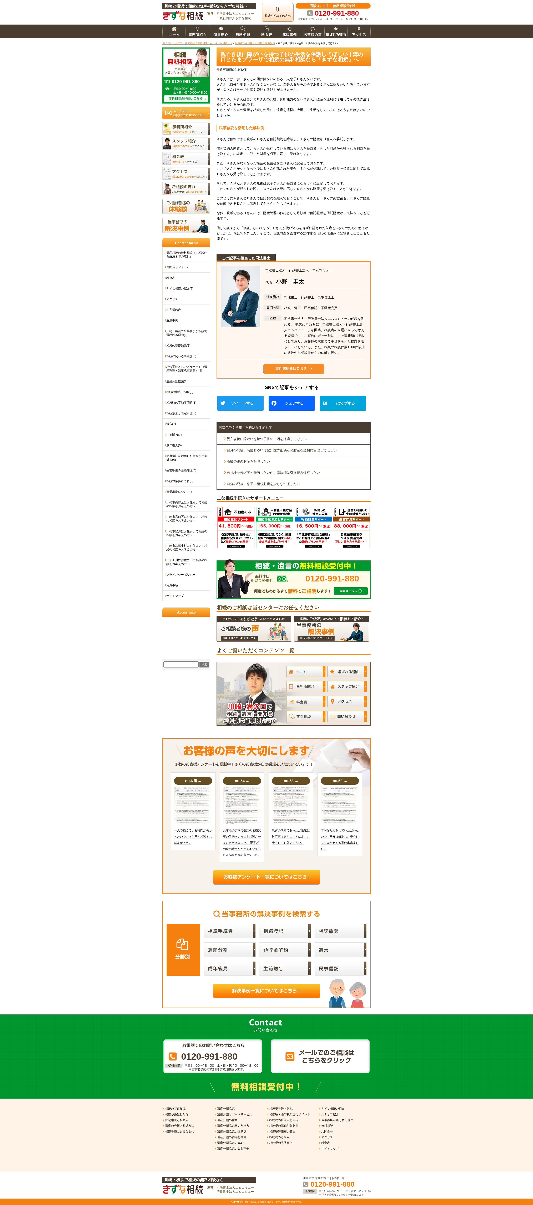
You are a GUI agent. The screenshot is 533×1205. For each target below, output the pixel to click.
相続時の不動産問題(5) (181, 402)
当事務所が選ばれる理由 (337, 1120)
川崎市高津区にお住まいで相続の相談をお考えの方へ (186, 504)
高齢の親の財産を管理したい (248, 461)
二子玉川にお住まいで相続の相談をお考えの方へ (186, 561)
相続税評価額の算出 (282, 1131)
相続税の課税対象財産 (283, 1125)
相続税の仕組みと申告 (283, 1120)
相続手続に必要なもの (179, 1131)
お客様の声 (173, 309)
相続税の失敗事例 (281, 1142)
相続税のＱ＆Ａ (279, 1137)
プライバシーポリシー (181, 574)
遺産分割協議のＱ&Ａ (231, 1142)
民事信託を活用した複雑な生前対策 (245, 427)
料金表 (170, 277)
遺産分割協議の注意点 (231, 1131)
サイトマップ (175, 596)
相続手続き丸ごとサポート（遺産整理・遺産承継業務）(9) (186, 368)
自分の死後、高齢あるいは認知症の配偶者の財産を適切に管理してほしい (282, 450)
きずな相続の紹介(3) (179, 288)
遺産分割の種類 (227, 1120)
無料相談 (327, 1125)
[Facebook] (293, 404)
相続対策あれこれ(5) (179, 481)
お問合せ (327, 1131)
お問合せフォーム (178, 267)
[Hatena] (344, 404)
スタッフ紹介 (330, 1114)
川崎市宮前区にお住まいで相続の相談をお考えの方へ (186, 518)
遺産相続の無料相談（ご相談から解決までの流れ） (186, 254)
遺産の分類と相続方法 (179, 1125)
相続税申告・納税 (281, 1108)
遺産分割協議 (226, 1108)
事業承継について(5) (179, 491)
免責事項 (172, 585)
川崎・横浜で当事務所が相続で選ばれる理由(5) (186, 333)
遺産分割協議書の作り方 (233, 1125)
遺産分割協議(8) (177, 381)
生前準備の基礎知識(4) (181, 470)
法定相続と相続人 (176, 1120)
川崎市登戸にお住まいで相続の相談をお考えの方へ (186, 533)
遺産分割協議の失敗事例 (233, 1148)
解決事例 (172, 320)
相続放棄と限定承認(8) (181, 413)
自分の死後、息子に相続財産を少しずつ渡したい (263, 484)
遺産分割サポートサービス (234, 1114)
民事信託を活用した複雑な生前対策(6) (186, 457)
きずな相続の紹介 (333, 1108)
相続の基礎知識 (175, 1108)
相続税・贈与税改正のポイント (289, 1114)
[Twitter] (242, 404)
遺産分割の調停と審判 (231, 1137)
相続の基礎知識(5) (178, 345)
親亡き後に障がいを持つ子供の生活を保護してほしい (267, 439)
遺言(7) (171, 423)
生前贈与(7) (174, 434)
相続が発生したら (176, 1114)
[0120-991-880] (294, 561)
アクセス (172, 299)
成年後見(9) (174, 445)
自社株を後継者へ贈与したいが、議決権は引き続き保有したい (273, 472)
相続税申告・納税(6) (179, 392)
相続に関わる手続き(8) (181, 356)
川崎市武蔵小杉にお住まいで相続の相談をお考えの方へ (186, 547)
